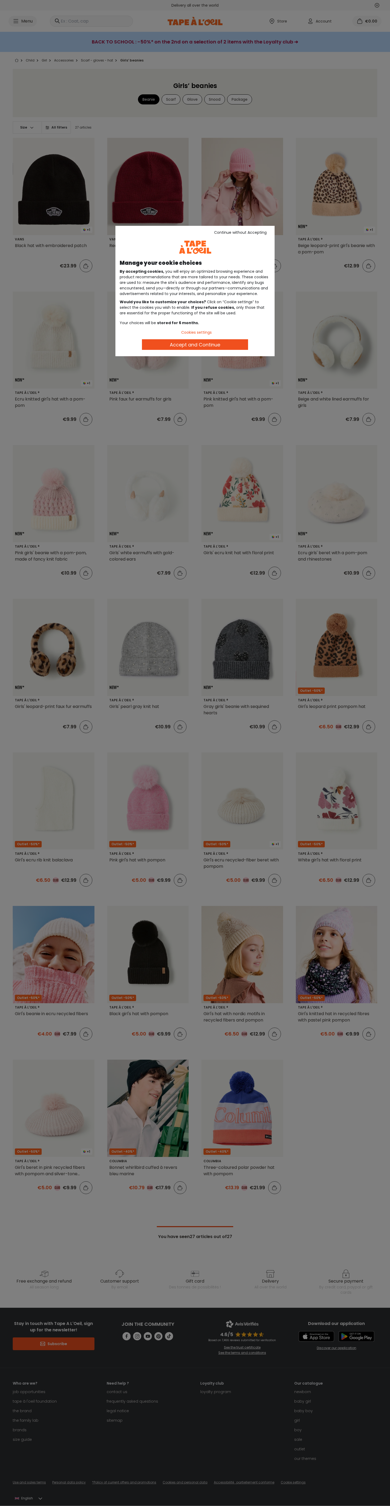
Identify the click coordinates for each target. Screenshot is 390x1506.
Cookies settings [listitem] (196, 332)
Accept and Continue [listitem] (195, 344)
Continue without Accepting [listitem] (240, 232)
